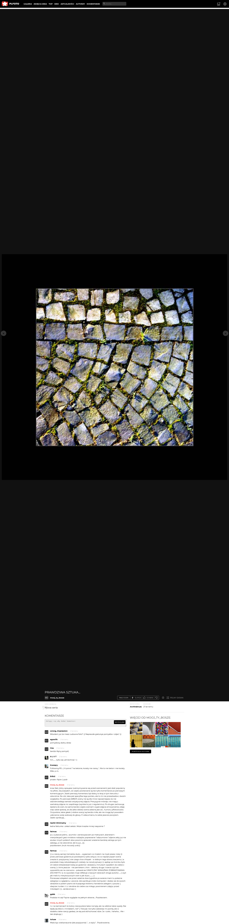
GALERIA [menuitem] (28, 4)
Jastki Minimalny (58, 823)
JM (46, 824)
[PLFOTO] (10, 4)
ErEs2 (52, 776)
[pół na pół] (174, 728)
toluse (53, 919)
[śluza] (136, 728)
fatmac (53, 831)
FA (46, 833)
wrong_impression (59, 731)
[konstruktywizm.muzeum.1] (174, 741)
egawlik (54, 739)
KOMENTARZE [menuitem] (93, 4)
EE (46, 777)
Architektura (136, 707)
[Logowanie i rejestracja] (225, 4)
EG (46, 740)
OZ (46, 749)
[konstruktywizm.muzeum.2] (161, 741)
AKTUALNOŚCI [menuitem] (67, 4)
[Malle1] (149, 728)
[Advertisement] (114, 25)
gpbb (52, 894)
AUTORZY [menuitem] (80, 4)
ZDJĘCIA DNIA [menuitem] (40, 4)
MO (46, 698)
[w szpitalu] (149, 741)
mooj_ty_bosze (57, 698)
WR (46, 732)
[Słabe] (156, 698)
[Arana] (161, 728)
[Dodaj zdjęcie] (218, 4)
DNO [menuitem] (56, 4)
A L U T (53, 756)
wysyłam (119, 722)
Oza (52, 748)
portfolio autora (140, 751)
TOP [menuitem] (51, 4)
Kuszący (54, 765)
